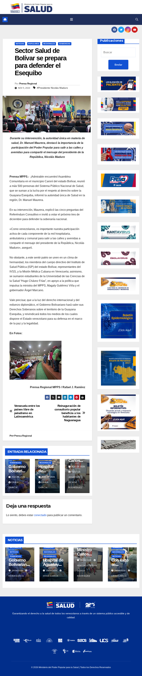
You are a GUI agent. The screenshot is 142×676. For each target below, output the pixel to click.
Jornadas (49, 548)
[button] (136, 19)
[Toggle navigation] (71, 19)
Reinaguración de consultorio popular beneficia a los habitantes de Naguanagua (68, 413)
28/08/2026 (86, 560)
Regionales (49, 44)
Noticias (20, 44)
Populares (33, 44)
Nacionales (15, 548)
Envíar (118, 64)
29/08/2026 (18, 570)
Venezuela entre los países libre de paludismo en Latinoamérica (27, 411)
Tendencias (64, 44)
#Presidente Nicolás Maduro (52, 87)
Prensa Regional (28, 83)
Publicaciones (111, 41)
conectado (40, 515)
